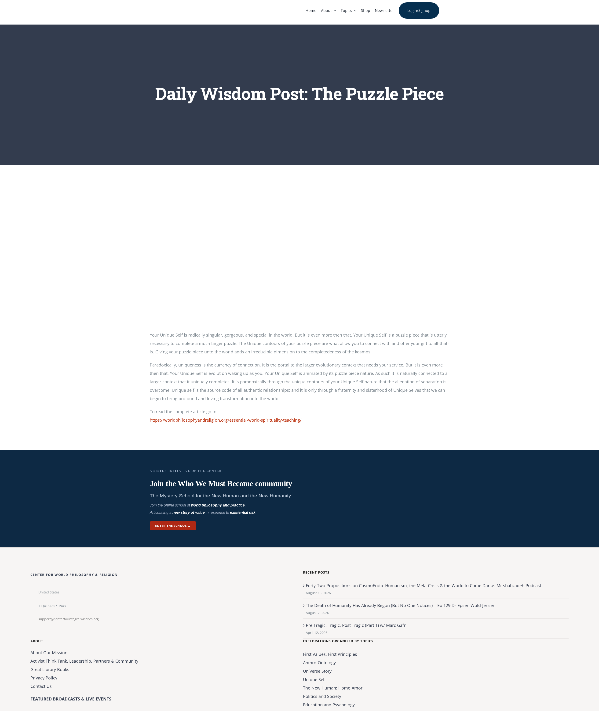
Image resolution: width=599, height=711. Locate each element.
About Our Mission (48, 652)
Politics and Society (322, 696)
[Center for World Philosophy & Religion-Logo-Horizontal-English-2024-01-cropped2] (179, 4)
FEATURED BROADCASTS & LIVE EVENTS (70, 699)
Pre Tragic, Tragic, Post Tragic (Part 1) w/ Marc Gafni (357, 625)
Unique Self (314, 679)
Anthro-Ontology (319, 662)
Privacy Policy (43, 678)
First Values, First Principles (330, 654)
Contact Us (41, 686)
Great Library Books (49, 669)
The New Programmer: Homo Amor (332, 688)
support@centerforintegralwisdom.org (68, 619)
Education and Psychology (329, 704)
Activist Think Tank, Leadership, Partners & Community (84, 661)
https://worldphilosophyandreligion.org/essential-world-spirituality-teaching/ (226, 420)
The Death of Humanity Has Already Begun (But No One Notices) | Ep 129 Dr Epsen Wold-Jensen (400, 605)
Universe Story (317, 671)
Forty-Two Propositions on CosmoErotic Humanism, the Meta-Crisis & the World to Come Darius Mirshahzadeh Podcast (423, 585)
